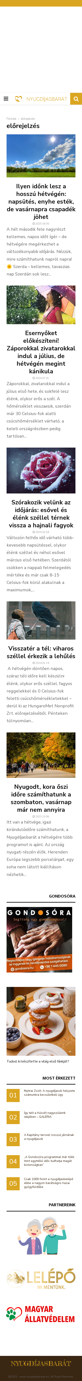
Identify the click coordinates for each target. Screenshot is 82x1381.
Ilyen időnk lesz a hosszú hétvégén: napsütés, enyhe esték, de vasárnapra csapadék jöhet (41, 201)
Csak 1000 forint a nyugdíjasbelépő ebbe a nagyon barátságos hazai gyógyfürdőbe (48, 1183)
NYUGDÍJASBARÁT (41, 1363)
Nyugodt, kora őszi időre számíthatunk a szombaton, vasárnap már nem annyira (41, 798)
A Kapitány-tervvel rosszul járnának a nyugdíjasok (49, 1137)
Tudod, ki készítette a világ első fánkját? (38, 1061)
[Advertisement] (41, 50)
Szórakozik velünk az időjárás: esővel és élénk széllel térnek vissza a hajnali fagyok (41, 514)
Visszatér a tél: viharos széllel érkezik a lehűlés (41, 652)
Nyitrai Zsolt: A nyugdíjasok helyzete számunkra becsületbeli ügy (49, 1093)
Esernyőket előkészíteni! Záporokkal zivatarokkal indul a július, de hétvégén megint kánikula (41, 352)
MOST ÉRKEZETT (58, 1078)
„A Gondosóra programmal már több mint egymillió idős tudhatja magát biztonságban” (49, 1161)
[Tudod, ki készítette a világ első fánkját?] (41, 1021)
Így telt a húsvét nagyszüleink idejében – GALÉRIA (45, 1115)
